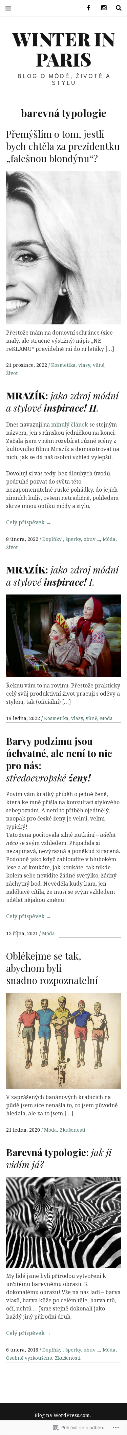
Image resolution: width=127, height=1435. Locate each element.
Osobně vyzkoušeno (29, 1358)
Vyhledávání (116, 8)
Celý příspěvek (28, 522)
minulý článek (69, 424)
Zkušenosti (72, 1130)
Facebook (86, 8)
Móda (109, 539)
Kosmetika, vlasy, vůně (77, 365)
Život (12, 373)
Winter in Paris (64, 48)
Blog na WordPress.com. (63, 1415)
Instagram (101, 8)
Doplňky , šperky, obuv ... (71, 539)
